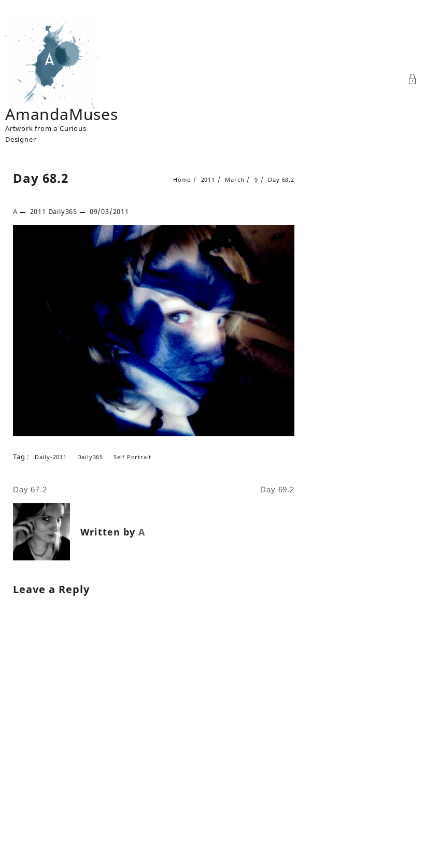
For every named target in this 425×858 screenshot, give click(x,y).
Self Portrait (132, 457)
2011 (38, 211)
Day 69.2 (277, 489)
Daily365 (62, 211)
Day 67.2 (30, 489)
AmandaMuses (61, 114)
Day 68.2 (40, 177)
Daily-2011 (51, 457)
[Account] (412, 80)
